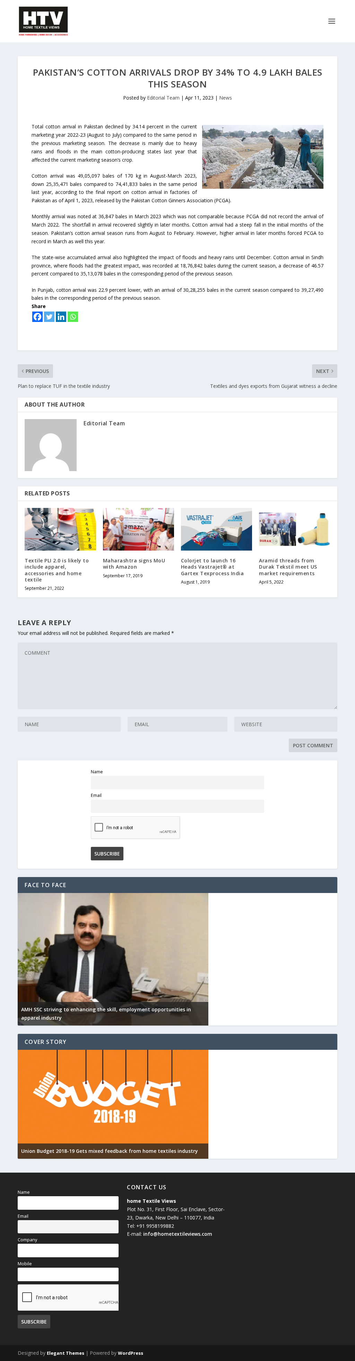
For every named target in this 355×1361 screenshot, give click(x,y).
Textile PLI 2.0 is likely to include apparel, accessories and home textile (57, 570)
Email (96, 795)
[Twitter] (49, 317)
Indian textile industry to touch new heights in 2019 (84, 1151)
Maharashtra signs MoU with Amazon (134, 563)
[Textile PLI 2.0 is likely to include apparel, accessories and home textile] (60, 529)
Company (27, 1240)
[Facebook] (37, 317)
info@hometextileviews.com (177, 1234)
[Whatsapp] (73, 317)
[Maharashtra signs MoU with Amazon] (138, 529)
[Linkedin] (61, 317)
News (225, 97)
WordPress (130, 1353)
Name (97, 772)
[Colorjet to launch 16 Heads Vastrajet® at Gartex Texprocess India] (216, 529)
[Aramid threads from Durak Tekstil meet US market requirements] (294, 529)
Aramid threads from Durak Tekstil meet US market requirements (288, 566)
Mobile (25, 1264)
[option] (113, 959)
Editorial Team (163, 97)
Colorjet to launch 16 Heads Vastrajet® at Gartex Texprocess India (212, 566)
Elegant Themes (65, 1353)
